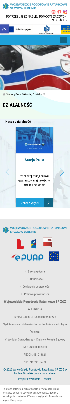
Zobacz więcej (30, 203)
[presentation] (7, 172)
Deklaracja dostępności (36, 286)
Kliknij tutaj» (16, 400)
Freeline (47, 379)
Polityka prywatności (36, 294)
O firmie (27, 94)
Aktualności (36, 279)
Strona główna (13, 94)
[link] (4, 28)
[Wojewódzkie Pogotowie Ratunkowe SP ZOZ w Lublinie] (35, 6)
